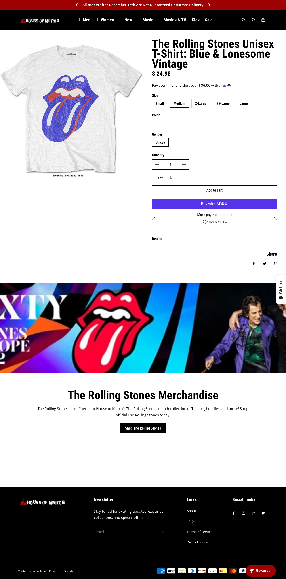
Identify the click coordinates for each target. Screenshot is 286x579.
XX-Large (223, 103)
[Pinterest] (253, 513)
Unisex (160, 142)
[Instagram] (243, 513)
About (191, 510)
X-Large (200, 103)
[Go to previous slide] (77, 4)
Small (160, 103)
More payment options (214, 214)
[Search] (243, 20)
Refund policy (197, 542)
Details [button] (157, 239)
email (100, 532)
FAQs (191, 521)
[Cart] (263, 20)
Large (244, 103)
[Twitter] (263, 513)
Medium (179, 103)
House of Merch (38, 571)
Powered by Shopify (61, 571)
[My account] (253, 20)
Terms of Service (199, 531)
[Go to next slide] (209, 4)
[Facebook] (234, 513)
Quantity (158, 155)
